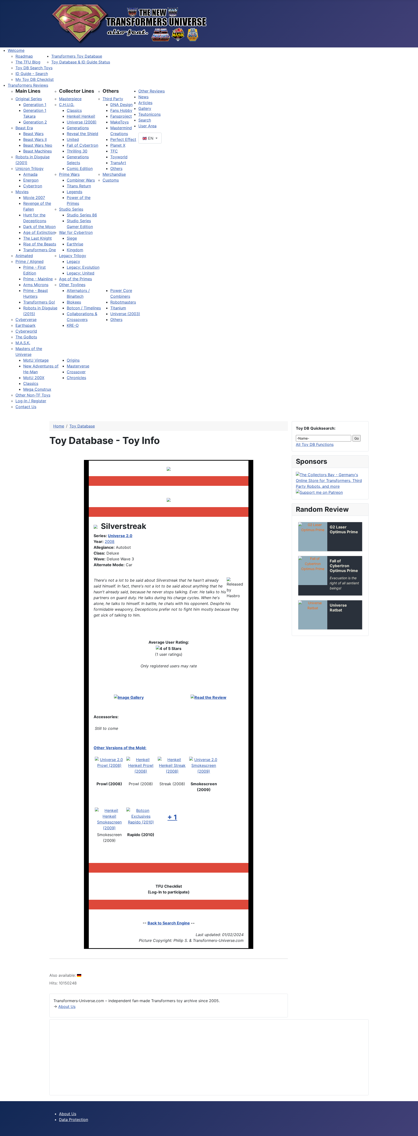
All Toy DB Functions (315, 444)
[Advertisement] (198, 1057)
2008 (109, 541)
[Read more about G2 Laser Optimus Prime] (312, 536)
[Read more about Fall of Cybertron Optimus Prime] (312, 570)
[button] (27, 91)
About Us (66, 1006)
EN (151, 138)
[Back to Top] (412, 1130)
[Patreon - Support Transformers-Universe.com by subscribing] (319, 492)
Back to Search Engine (169, 923)
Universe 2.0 (120, 535)
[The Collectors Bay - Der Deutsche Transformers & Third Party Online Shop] (330, 480)
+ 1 (172, 817)
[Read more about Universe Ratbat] (312, 614)
